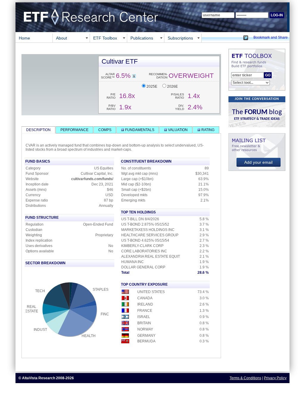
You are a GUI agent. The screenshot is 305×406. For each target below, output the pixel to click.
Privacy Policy (275, 378)
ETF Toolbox (105, 38)
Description (38, 130)
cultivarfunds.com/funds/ (92, 179)
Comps (104, 130)
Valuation (177, 130)
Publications (141, 38)
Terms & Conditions (245, 378)
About (61, 38)
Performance (74, 130)
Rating (207, 130)
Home (24, 38)
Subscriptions (180, 38)
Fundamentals (139, 130)
